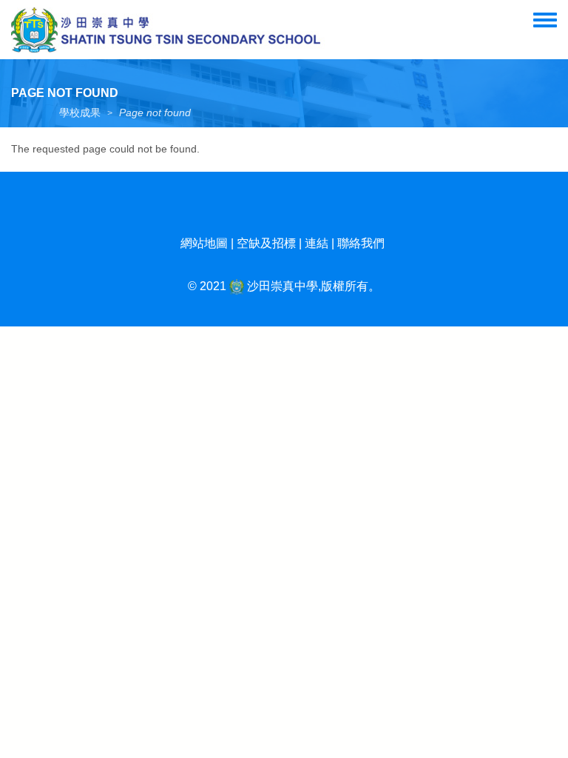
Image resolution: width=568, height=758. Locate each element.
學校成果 (80, 112)
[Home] (168, 29)
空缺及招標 (266, 243)
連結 (316, 243)
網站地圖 (204, 243)
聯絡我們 (361, 243)
